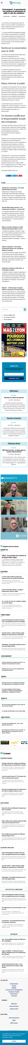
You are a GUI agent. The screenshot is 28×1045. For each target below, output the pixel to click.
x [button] (26, 1031)
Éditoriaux (14, 391)
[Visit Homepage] (15, 3)
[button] (14, 490)
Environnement (22, 16)
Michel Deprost (17, 400)
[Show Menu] (1, 2)
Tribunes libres (14, 443)
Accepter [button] (14, 1041)
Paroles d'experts (14, 418)
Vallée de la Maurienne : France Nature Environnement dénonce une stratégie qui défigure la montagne (12, 248)
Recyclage (13, 395)
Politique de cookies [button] (7, 1037)
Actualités (13, 422)
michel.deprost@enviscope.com (9, 170)
